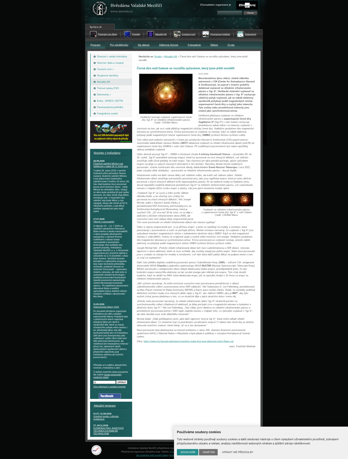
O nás (231, 44)
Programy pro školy (107, 34)
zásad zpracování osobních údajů (107, 376)
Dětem (214, 44)
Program (95, 44)
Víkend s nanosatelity (103, 222)
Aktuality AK (161, 34)
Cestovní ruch (188, 34)
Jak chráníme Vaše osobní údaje (152, 455)
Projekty (136, 34)
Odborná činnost (168, 44)
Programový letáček (220, 34)
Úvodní (158, 56)
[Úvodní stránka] (100, 9)
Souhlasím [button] (188, 452)
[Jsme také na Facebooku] (110, 397)
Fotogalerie (194, 44)
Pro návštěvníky (119, 44)
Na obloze (144, 44)
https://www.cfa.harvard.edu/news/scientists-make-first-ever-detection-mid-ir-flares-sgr (189, 341)
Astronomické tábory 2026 (106, 307)
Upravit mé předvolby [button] (237, 452)
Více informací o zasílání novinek (109, 387)
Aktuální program (105, 405)
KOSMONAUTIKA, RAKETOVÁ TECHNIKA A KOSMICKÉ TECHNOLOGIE (108, 431)
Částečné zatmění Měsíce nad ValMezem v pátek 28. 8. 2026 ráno (110, 165)
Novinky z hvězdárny (107, 153)
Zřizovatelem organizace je (215, 4)
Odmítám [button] (209, 452)
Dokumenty (250, 34)
